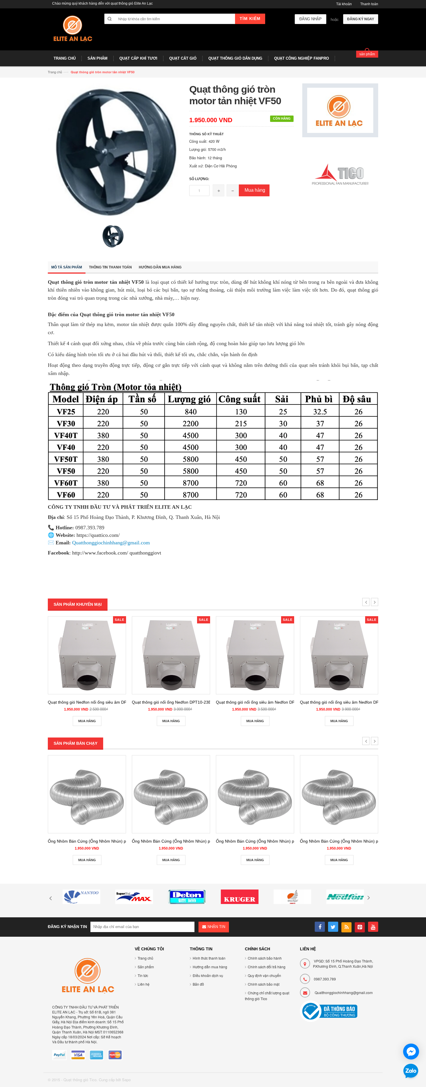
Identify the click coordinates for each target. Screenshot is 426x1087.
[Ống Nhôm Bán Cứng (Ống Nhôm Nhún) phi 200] (339, 794)
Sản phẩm (146, 966)
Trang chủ (145, 958)
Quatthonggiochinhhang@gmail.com (344, 992)
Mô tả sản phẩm (66, 267)
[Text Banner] (340, 174)
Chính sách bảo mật (263, 984)
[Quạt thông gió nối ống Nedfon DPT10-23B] (171, 655)
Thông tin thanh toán (110, 267)
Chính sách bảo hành (265, 958)
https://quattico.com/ (98, 535)
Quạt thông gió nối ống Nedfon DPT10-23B (171, 702)
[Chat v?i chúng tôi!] (411, 1051)
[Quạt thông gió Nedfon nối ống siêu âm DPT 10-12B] (87, 655)
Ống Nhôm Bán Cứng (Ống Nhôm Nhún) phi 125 (176, 841)
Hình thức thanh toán (209, 958)
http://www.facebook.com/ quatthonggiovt (116, 553)
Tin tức (143, 975)
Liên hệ (144, 984)
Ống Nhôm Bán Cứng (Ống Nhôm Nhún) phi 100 (92, 841)
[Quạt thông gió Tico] (72, 31)
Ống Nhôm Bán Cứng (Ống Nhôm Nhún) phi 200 (344, 841)
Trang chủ (55, 71)
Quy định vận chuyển (264, 975)
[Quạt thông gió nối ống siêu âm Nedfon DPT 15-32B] (255, 655)
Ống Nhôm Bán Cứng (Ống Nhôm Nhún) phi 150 (260, 841)
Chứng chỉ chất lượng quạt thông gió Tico (267, 995)
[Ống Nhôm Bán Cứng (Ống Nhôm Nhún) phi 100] (87, 794)
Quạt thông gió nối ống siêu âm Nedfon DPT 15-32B (264, 702)
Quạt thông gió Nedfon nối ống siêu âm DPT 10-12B (96, 702)
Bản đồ (198, 984)
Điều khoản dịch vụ (208, 975)
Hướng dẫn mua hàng (160, 267)
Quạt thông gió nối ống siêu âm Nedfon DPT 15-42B (348, 702)
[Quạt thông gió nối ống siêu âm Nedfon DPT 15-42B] (339, 655)
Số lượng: (199, 179)
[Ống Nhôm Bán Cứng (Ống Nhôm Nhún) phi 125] (171, 794)
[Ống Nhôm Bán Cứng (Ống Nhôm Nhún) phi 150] (255, 794)
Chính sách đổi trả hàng (266, 966)
